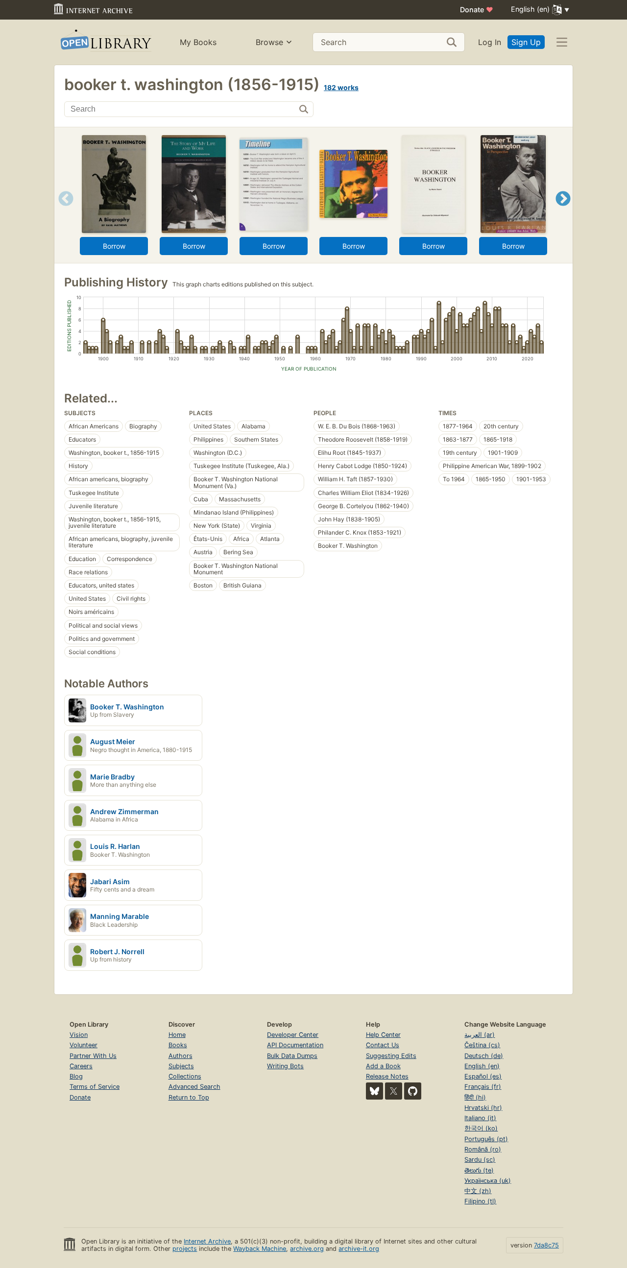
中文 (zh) (477, 1191)
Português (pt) (486, 1139)
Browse (269, 42)
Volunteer (83, 1045)
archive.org (307, 1248)
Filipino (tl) (480, 1201)
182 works (341, 87)
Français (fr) (482, 1086)
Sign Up (526, 42)
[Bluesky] (374, 1091)
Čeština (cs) (482, 1045)
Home (177, 1034)
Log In (489, 42)
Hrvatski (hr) (483, 1107)
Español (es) (483, 1076)
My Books (198, 42)
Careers (81, 1066)
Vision (79, 1034)
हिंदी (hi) (475, 1097)
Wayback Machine (259, 1248)
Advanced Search (194, 1086)
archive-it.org (358, 1248)
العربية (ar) (479, 1034)
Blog (76, 1076)
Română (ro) (482, 1149)
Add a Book (383, 1066)
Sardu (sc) (479, 1159)
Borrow (114, 246)
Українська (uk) (487, 1180)
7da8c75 (546, 1245)
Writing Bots (285, 1066)
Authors (181, 1055)
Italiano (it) (480, 1118)
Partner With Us (93, 1055)
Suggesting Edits (391, 1055)
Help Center (383, 1034)
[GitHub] (412, 1091)
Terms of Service (95, 1086)
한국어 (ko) (481, 1128)
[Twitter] (393, 1091)
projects (184, 1248)
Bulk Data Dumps (292, 1055)
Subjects (181, 1066)
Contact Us (382, 1045)
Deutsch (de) (483, 1055)
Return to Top (189, 1097)
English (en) (482, 1066)
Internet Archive (207, 1241)
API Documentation (295, 1045)
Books (178, 1045)
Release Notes (387, 1076)
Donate (476, 9)
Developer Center (292, 1034)
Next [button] (563, 210)
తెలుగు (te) (479, 1170)
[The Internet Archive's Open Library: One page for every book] (105, 42)
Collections (185, 1076)
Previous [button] (62, 210)
